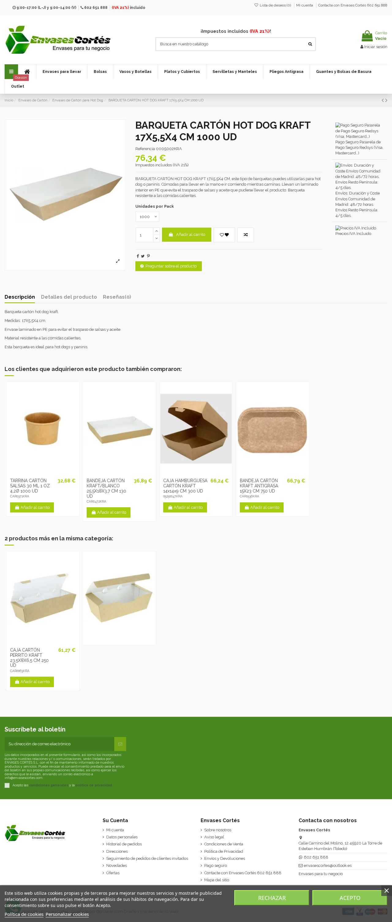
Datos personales (122, 837)
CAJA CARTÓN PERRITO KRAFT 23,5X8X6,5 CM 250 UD (29, 658)
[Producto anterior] (383, 100)
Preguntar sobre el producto (171, 266)
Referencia (145, 148)
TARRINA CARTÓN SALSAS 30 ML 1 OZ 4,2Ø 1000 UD (30, 485)
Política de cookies (24, 914)
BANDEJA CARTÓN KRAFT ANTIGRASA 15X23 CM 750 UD (259, 485)
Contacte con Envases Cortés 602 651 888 (352, 5)
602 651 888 (95, 8)
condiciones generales (48, 785)
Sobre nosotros (217, 830)
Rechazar (272, 897)
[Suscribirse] (120, 744)
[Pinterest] (148, 256)
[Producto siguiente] (386, 100)
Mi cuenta (305, 5)
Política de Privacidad (223, 851)
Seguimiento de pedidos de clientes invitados (147, 858)
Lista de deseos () (275, 5)
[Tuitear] (143, 256)
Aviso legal (214, 837)
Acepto (350, 897)
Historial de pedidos (124, 844)
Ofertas (112, 873)
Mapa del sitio (216, 880)
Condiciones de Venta (223, 844)
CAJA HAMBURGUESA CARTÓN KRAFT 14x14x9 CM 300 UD (185, 485)
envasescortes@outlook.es (328, 865)
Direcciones (117, 851)
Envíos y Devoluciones (224, 858)
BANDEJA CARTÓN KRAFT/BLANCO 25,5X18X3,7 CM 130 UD (106, 488)
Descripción (20, 297)
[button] (61, 71)
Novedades (116, 865)
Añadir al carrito (190, 234)
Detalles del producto (69, 297)
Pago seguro (215, 865)
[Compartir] (138, 256)
